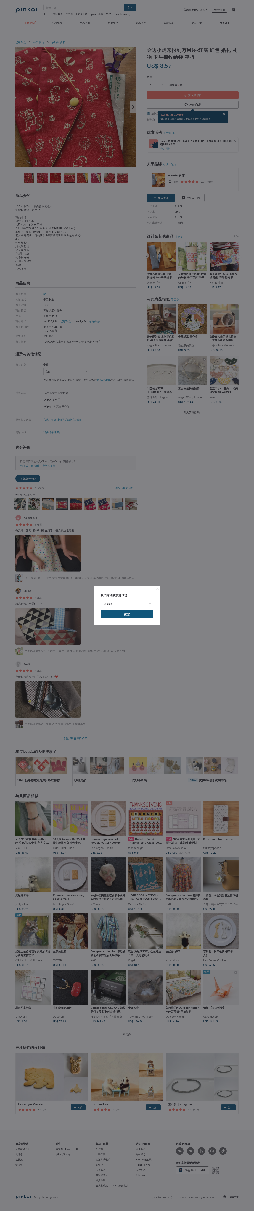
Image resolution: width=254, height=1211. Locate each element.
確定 (127, 614)
